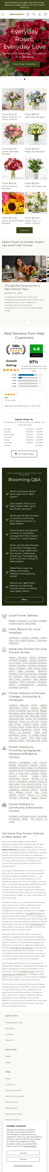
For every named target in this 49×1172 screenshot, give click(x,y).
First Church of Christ (31, 784)
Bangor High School (37, 713)
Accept (23, 1153)
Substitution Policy (14, 1114)
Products (9, 1034)
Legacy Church (39, 798)
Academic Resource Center (23, 705)
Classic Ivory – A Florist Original (33, 222)
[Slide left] (19, 321)
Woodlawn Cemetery (18, 687)
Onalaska (42, 620)
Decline (23, 1159)
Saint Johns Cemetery (35, 676)
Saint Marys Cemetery (20, 679)
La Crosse (32, 620)
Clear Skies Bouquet (35, 117)
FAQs (7, 1079)
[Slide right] (30, 321)
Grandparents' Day (13, 1022)
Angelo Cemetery (18, 657)
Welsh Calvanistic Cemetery (33, 682)
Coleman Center (31, 724)
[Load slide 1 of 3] (20, 79)
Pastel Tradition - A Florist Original (11, 118)
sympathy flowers (34, 913)
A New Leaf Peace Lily (35, 186)
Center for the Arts (29, 721)
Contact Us (10, 1084)
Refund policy (11, 1108)
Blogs (8, 1062)
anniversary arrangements (14, 974)
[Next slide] (33, 79)
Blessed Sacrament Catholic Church (28, 765)
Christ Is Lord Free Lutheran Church (28, 773)
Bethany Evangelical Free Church (28, 762)
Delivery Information (14, 1096)
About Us (9, 1040)
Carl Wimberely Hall (18, 716)
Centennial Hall (16, 719)
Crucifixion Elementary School (24, 729)
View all (24, 230)
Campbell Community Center (22, 816)
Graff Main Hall (32, 740)
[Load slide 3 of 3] (28, 79)
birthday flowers (26, 971)
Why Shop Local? (13, 1090)
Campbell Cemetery (18, 660)
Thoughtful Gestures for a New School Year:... (22, 287)
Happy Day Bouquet (35, 151)
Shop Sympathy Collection (24, 68)
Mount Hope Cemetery (22, 671)
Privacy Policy (30, 1146)
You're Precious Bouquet (9, 187)
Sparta (21, 623)
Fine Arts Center (18, 738)
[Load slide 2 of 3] (24, 79)
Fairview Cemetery (18, 665)
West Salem (30, 623)
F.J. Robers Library (37, 735)
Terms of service (12, 1120)
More (24, 599)
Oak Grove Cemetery (28, 674)
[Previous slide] (16, 79)
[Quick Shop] (27, 14)
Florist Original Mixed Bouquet (12, 222)
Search (8, 1056)
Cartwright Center (38, 716)
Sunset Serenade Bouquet (10, 152)
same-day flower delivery (21, 948)
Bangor (12, 620)
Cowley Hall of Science (36, 727)
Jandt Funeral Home (37, 668)
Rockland (13, 623)
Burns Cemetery (38, 657)
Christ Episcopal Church (36, 770)
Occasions (10, 1028)
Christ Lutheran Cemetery (34, 663)
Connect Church (18, 776)
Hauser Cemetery (17, 668)
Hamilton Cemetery (37, 665)
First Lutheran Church (31, 787)
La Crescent (22, 620)
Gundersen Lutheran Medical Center (28, 637)
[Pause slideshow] (46, 79)
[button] (34, 14)
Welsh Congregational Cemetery (28, 684)
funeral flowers (36, 924)
